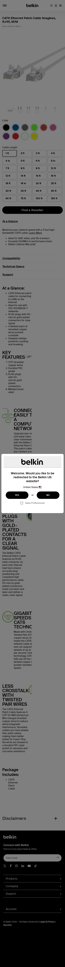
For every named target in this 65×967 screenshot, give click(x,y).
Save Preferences (35, 503)
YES (17, 495)
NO (48, 495)
